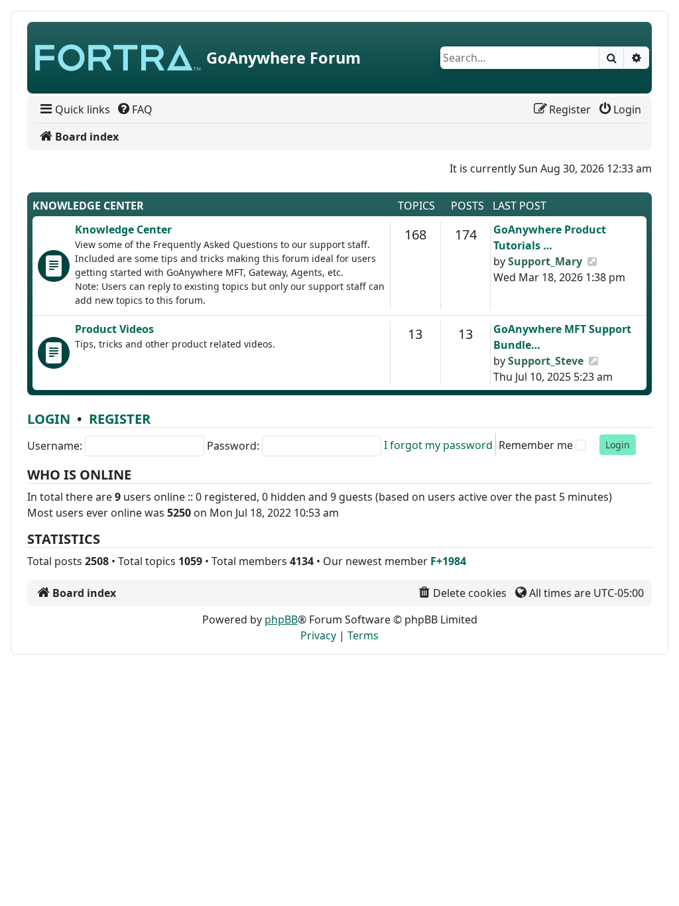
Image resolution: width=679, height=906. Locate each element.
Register (120, 419)
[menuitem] (74, 109)
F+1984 (448, 561)
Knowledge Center (88, 205)
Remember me (536, 445)
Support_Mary (545, 261)
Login (48, 419)
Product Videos (114, 329)
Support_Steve (546, 361)
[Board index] (118, 57)
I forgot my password (438, 445)
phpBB (281, 619)
